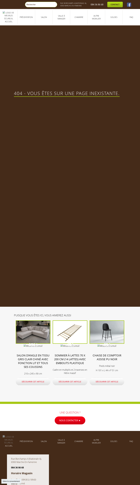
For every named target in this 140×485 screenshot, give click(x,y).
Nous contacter (69, 420)
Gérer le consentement (11, 481)
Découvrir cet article (33, 381)
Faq (131, 17)
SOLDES (113, 17)
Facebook (129, 4)
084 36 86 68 (97, 4)
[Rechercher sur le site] (54, 4)
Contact (115, 4)
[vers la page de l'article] (33, 342)
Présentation (26, 17)
